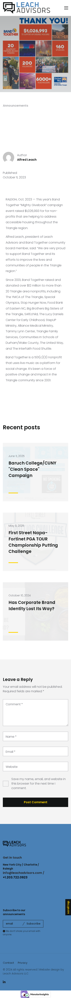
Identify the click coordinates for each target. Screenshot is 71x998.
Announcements (15, 105)
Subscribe (33, 923)
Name (11, 736)
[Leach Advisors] (26, 8)
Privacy (22, 963)
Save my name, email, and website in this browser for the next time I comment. (38, 783)
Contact (8, 963)
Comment (14, 704)
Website (12, 767)
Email (11, 752)
